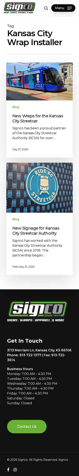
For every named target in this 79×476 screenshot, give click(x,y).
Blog (15, 107)
